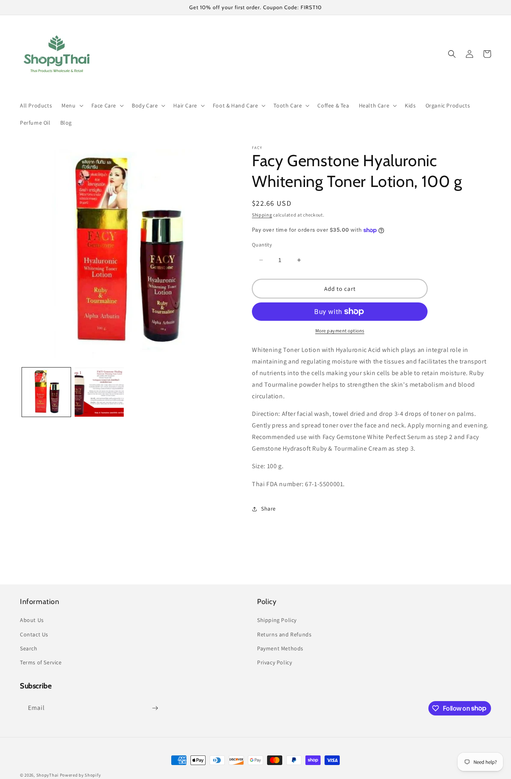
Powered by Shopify (80, 775)
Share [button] (268, 508)
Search (29, 648)
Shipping (262, 215)
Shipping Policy (277, 620)
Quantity (262, 244)
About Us (32, 620)
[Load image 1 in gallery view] (46, 392)
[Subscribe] (155, 708)
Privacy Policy (274, 662)
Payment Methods (280, 648)
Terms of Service (41, 662)
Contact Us (34, 634)
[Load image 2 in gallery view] (99, 392)
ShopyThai (47, 775)
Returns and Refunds (284, 634)
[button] (71, 105)
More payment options (339, 331)
